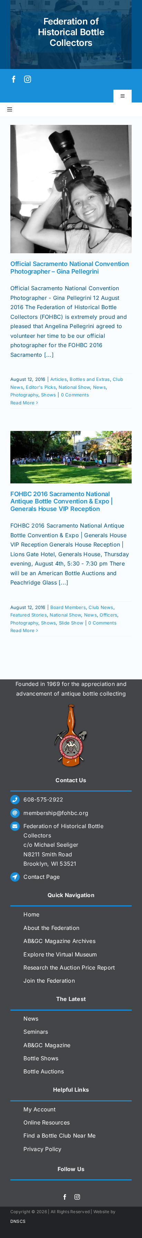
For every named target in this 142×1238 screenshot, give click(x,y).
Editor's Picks (40, 387)
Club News (101, 607)
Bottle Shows (40, 1058)
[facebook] (13, 79)
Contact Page (41, 876)
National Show (74, 387)
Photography (24, 394)
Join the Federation (49, 980)
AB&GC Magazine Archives (59, 940)
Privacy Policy (42, 1149)
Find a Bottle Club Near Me (59, 1135)
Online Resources (46, 1122)
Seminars (35, 1031)
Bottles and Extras (90, 379)
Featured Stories (28, 615)
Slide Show (71, 623)
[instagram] (27, 79)
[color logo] (71, 706)
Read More (22, 402)
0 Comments (75, 394)
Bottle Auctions (43, 1071)
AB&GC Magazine (46, 1045)
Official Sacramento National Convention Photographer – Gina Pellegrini (69, 267)
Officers (108, 615)
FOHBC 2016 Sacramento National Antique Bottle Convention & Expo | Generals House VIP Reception (61, 501)
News (99, 387)
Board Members (68, 607)
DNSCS (18, 1221)
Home (31, 914)
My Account (39, 1109)
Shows (48, 394)
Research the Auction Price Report (69, 967)
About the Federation (51, 927)
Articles (58, 379)
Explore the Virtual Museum (60, 954)
